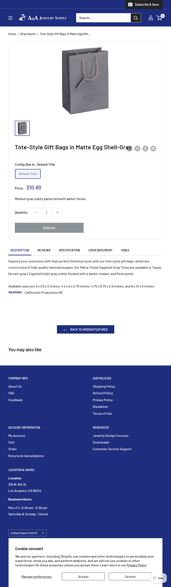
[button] (159, 17)
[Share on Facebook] (129, 148)
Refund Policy (103, 393)
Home (12, 34)
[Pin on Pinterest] (137, 148)
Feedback (15, 400)
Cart (11, 442)
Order (12, 449)
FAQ (11, 393)
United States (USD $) (24, 533)
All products (28, 34)
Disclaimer (100, 406)
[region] (85, 130)
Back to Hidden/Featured (89, 329)
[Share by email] (153, 148)
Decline (130, 576)
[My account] (151, 17)
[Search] (136, 17)
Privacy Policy (137, 565)
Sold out (49, 228)
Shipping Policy (104, 386)
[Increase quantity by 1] (57, 212)
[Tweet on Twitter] (145, 148)
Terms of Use (102, 413)
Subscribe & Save (147, 4)
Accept (83, 576)
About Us (15, 386)
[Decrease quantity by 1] (35, 212)
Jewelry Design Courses (110, 435)
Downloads (101, 442)
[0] (159, 17)
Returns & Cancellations (26, 456)
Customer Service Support (112, 449)
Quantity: (21, 212)
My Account (16, 435)
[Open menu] (10, 18)
